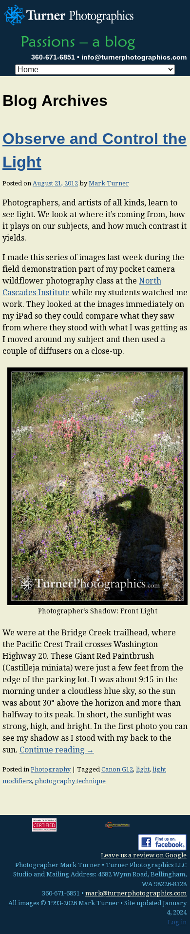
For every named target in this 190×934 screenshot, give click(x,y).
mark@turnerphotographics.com (136, 893)
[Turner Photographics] (70, 13)
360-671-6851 (53, 57)
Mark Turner (109, 183)
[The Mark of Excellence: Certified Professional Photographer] (44, 824)
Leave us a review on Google (144, 855)
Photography (51, 769)
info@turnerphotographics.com (134, 57)
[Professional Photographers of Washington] (117, 825)
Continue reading (56, 749)
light (143, 769)
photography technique (70, 781)
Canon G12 (117, 769)
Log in (177, 922)
